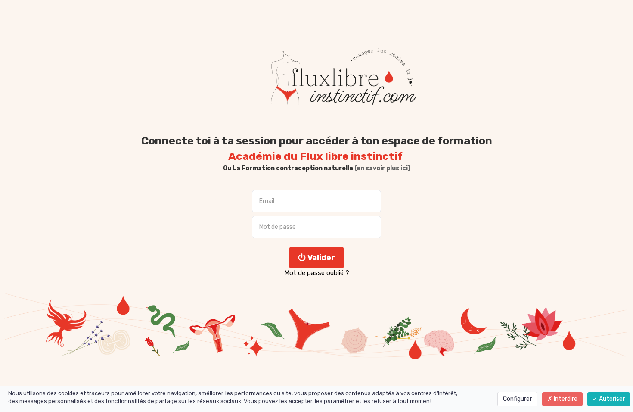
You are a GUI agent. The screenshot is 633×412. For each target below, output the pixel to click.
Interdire (564, 399)
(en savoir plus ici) (381, 168)
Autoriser (611, 399)
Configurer (517, 399)
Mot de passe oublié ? (316, 273)
